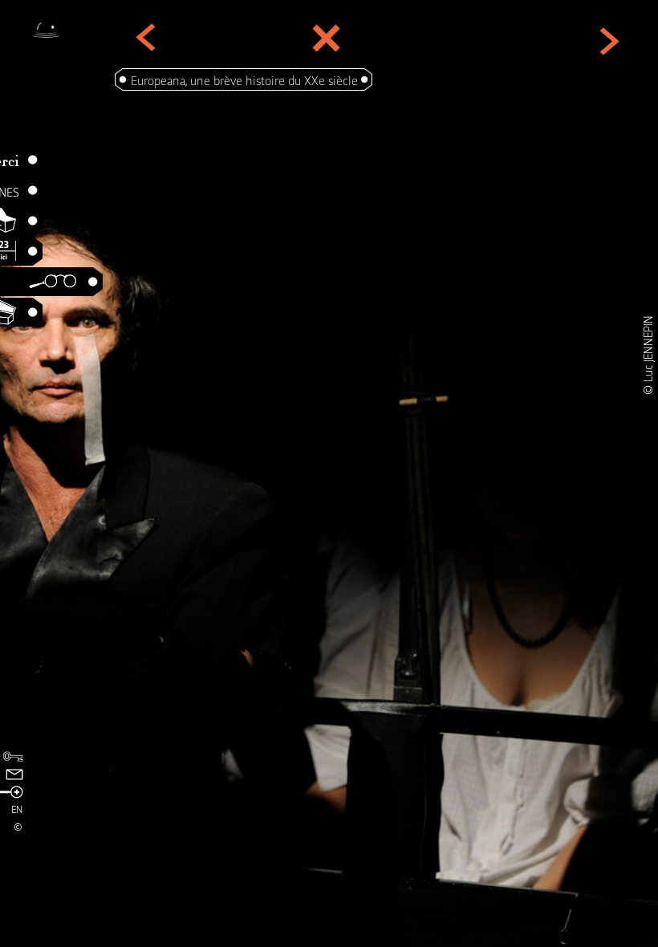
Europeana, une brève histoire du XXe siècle (244, 79)
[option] (329, 473)
